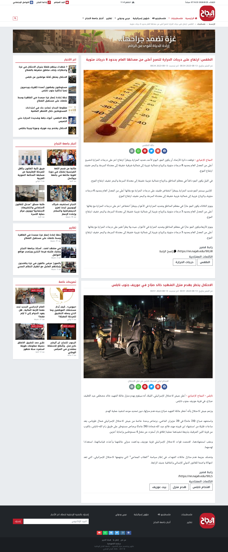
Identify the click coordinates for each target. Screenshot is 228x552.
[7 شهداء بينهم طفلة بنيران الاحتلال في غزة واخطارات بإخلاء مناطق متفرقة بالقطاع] (72, 69)
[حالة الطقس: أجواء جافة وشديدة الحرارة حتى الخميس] (72, 120)
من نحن (123, 540)
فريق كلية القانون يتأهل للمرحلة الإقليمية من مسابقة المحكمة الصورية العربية (31, 173)
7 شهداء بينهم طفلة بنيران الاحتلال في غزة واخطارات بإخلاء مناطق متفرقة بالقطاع (43, 68)
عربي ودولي (123, 18)
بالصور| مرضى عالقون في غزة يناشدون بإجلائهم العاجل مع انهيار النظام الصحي (39, 265)
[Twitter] (117, 533)
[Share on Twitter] (151, 151)
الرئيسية (212, 24)
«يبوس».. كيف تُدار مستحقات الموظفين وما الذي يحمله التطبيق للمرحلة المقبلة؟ (63, 311)
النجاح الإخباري (207, 13)
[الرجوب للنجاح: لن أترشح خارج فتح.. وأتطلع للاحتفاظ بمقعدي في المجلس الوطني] (61, 331)
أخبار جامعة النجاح (93, 18)
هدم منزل (179, 487)
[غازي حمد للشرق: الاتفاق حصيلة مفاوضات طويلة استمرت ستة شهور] (30, 331)
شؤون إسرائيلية (141, 18)
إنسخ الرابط (166, 251)
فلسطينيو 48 (159, 18)
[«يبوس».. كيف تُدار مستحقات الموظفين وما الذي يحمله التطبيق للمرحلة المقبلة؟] (61, 296)
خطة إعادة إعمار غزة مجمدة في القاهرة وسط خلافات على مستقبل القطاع (42, 99)
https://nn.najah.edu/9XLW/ (195, 251)
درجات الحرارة (184, 262)
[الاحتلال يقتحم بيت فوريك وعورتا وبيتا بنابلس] (72, 130)
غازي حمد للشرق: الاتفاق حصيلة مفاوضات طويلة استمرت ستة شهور (31, 346)
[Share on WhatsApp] (138, 151)
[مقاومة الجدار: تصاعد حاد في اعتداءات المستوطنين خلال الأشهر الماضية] (72, 110)
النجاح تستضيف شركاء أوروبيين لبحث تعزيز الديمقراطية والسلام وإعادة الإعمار (64, 209)
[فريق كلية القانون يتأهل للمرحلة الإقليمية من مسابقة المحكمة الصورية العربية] (30, 157)
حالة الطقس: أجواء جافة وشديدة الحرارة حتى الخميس (42, 119)
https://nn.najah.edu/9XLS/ (195, 476)
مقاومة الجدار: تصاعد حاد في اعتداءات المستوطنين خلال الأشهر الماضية (46, 109)
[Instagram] (122, 533)
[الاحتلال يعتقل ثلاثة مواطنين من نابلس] (72, 79)
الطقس (205, 262)
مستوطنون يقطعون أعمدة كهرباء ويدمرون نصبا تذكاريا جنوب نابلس (43, 89)
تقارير (109, 18)
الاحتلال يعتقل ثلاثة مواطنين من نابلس (46, 77)
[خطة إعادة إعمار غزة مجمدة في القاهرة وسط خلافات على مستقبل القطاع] (72, 100)
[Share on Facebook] (164, 151)
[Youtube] (99, 533)
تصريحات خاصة (67, 282)
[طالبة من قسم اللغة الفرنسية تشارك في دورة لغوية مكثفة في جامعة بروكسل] (61, 157)
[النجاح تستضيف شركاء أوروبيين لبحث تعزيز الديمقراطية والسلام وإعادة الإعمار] (61, 193)
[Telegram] (111, 533)
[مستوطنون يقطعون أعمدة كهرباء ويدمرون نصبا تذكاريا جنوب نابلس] (72, 89)
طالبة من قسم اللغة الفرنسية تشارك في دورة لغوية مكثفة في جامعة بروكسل (62, 173)
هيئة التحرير (106, 540)
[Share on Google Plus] (158, 151)
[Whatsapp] (105, 533)
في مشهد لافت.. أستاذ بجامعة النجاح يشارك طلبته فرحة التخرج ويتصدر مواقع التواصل (39, 252)
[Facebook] (128, 533)
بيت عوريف (159, 487)
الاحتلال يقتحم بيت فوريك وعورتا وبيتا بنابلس (43, 128)
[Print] (132, 151)
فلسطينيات (176, 18)
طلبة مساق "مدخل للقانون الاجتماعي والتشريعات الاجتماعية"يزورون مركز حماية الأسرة (30, 209)
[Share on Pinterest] (145, 151)
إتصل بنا (116, 540)
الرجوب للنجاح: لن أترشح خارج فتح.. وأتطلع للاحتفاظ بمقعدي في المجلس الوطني (61, 347)
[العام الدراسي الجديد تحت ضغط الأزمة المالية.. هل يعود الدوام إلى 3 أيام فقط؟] (30, 296)
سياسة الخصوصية (114, 543)
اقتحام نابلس (201, 487)
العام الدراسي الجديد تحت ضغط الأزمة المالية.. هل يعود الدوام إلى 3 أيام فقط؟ (30, 311)
